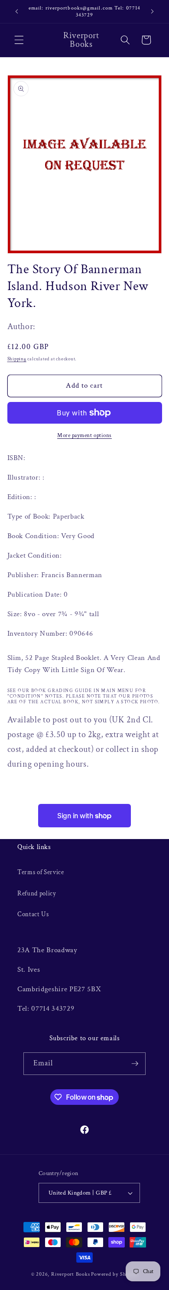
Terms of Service (40, 872)
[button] (19, 39)
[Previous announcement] (16, 11)
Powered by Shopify (114, 1274)
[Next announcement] (152, 11)
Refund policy (36, 893)
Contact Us (33, 914)
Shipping (16, 359)
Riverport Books (70, 1274)
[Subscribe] (134, 1063)
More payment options (84, 435)
